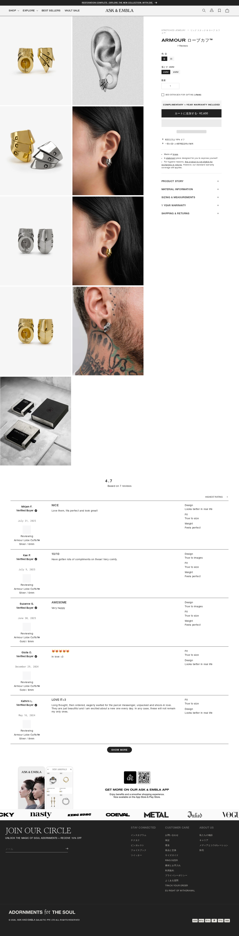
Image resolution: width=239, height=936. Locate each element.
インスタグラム (138, 835)
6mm (165, 72)
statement (170, 158)
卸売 (201, 850)
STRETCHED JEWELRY (173, 31)
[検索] (204, 10)
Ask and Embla (26, 920)
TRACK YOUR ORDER (176, 886)
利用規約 (169, 871)
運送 (167, 845)
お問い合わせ (171, 835)
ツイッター (136, 855)
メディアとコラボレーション (213, 845)
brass (175, 154)
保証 (167, 840)
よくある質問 (171, 881)
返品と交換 (170, 850)
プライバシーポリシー (176, 876)
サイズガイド (171, 855)
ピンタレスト (137, 845)
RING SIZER (171, 861)
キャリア (203, 840)
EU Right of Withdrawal (180, 891)
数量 (163, 80)
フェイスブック (138, 850)
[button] (191, 123)
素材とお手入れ (173, 866)
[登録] (64, 848)
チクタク (135, 840)
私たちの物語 (206, 835)
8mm (175, 72)
